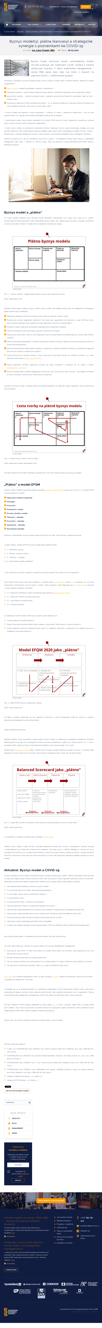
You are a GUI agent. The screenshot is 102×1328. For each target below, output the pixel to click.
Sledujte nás (85, 1231)
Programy (16, 24)
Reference (79, 24)
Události (16, 1118)
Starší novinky (11, 1270)
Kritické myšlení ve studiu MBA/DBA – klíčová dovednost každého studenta (26, 1221)
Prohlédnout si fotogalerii (51, 1201)
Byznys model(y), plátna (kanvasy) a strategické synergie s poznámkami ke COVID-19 (58, 32)
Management (17, 1128)
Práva (14, 1133)
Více (13, 1233)
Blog (14, 1123)
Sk (96, 4)
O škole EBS (51, 24)
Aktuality (20, 32)
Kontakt (92, 24)
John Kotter (8, 977)
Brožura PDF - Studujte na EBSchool (64, 7)
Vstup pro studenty (81, 12)
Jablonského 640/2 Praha (87, 1237)
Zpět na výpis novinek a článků (17, 1091)
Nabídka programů (64, 1221)
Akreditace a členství (65, 1243)
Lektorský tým (62, 1227)
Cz (92, 4)
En (92, 8)
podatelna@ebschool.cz (89, 1226)
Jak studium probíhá (64, 1217)
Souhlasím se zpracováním (20, 1174)
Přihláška (85, 7)
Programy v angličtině (65, 1224)
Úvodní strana (9, 32)
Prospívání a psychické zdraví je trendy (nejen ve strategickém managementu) (23, 1245)
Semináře (66, 24)
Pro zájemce (33, 24)
